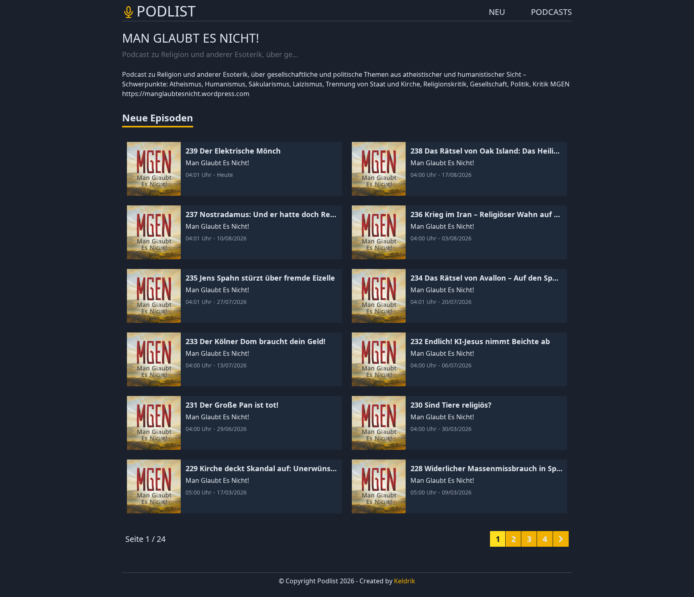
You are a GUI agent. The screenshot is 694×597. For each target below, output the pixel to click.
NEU (497, 11)
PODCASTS (551, 11)
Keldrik (404, 580)
